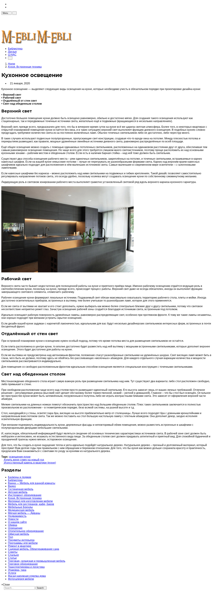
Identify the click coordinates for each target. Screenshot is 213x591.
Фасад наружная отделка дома (27, 576)
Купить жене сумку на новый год (23, 459)
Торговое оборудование (23, 564)
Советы (12, 552)
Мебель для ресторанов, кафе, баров (31, 504)
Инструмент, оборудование (24, 495)
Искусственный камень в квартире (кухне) (29, 462)
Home (11, 63)
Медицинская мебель (21, 510)
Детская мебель (17, 492)
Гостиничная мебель (20, 489)
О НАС (12, 54)
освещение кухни (19, 456)
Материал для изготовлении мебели (30, 501)
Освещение (15, 528)
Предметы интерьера (21, 540)
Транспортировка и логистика (26, 567)
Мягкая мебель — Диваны (24, 513)
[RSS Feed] (9, 4)
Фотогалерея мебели (21, 579)
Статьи (12, 558)
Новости (13, 519)
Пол (10, 537)
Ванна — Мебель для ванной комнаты (31, 483)
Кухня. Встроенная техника (25, 498)
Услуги (12, 573)
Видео (12, 486)
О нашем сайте (17, 522)
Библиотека (15, 48)
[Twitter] (9, 7)
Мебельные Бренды (20, 507)
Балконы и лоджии (19, 477)
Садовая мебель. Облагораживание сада (33, 549)
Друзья (12, 51)
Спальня (13, 555)
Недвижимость (17, 516)
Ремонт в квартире (19, 546)
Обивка (12, 525)
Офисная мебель (18, 534)
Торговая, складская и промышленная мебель (36, 561)
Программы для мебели (23, 543)
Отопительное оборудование (26, 531)
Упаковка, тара (17, 570)
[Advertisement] (61, 22)
